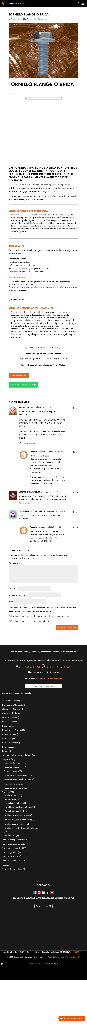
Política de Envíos (51, 678)
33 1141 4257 (35, 667)
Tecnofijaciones (16, 19)
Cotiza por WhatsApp (24, 384)
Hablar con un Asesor (73, 1018)
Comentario (15, 563)
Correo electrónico (18, 595)
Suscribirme (42, 906)
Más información (18, 375)
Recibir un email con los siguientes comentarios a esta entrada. (40, 616)
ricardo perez (25, 407)
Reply (75, 408)
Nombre (13, 588)
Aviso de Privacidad (56, 957)
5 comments (42, 19)
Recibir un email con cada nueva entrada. (30, 621)
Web (11, 602)
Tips (35, 19)
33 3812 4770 (64, 667)
